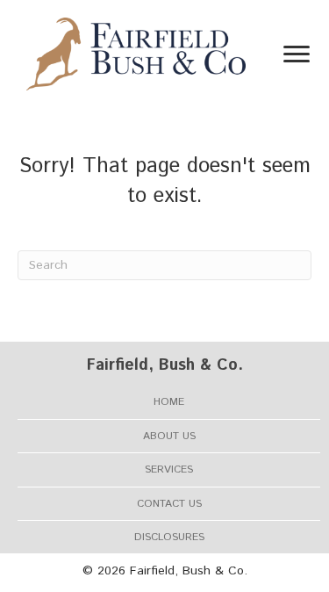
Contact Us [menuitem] (169, 503)
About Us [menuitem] (169, 436)
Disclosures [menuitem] (169, 537)
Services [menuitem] (169, 469)
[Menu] (296, 54)
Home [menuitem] (169, 401)
